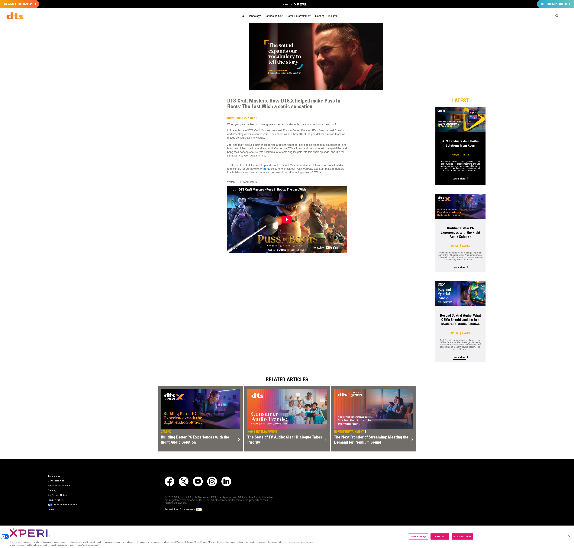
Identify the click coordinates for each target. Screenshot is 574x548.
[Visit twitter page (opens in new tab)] (183, 481)
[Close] (569, 536)
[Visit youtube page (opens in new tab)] (198, 481)
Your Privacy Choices (65, 504)
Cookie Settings (418, 536)
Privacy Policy (55, 500)
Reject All (439, 536)
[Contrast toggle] (199, 509)
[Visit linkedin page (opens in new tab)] (226, 481)
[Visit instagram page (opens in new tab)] (212, 481)
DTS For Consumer (554, 4)
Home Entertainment (298, 16)
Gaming (320, 16)
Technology (54, 476)
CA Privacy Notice (57, 495)
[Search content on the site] (557, 15)
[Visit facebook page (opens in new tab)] (169, 481)
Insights (333, 16)
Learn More (459, 178)
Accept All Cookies (462, 536)
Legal (51, 509)
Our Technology (251, 16)
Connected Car (273, 16)
